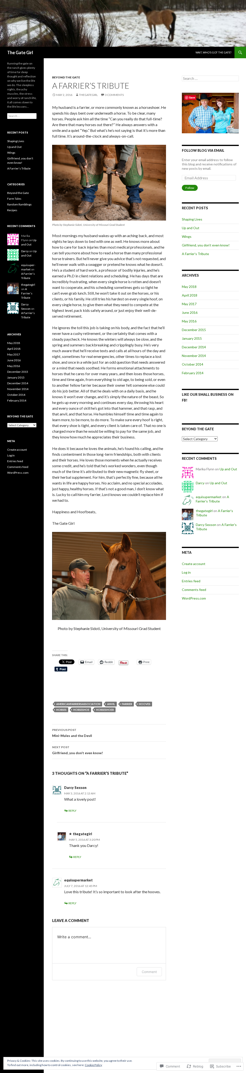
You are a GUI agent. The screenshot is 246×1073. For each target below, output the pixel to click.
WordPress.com (194, 598)
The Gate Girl (20, 52)
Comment (149, 972)
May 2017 (189, 304)
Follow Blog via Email (203, 150)
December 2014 (194, 347)
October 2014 (192, 364)
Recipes (12, 210)
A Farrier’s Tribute (195, 254)
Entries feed (191, 581)
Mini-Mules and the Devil (72, 733)
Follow (189, 188)
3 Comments (114, 95)
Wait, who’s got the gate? (213, 52)
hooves (144, 704)
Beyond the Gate (66, 77)
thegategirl (88, 95)
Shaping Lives (192, 219)
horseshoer (105, 709)
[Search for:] (210, 78)
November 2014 (194, 356)
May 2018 (189, 287)
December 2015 (194, 330)
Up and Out (190, 228)
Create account (193, 564)
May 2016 (189, 321)
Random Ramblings (19, 204)
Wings (186, 236)
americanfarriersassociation (78, 704)
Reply (72, 810)
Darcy (200, 483)
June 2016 (189, 312)
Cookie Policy (93, 1065)
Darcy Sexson (75, 788)
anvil (111, 704)
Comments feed (194, 590)
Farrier (127, 704)
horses (61, 709)
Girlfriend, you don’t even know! (77, 750)
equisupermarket (78, 880)
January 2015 (192, 338)
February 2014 (192, 373)
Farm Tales (14, 198)
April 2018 (189, 295)
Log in (186, 572)
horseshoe (81, 709)
